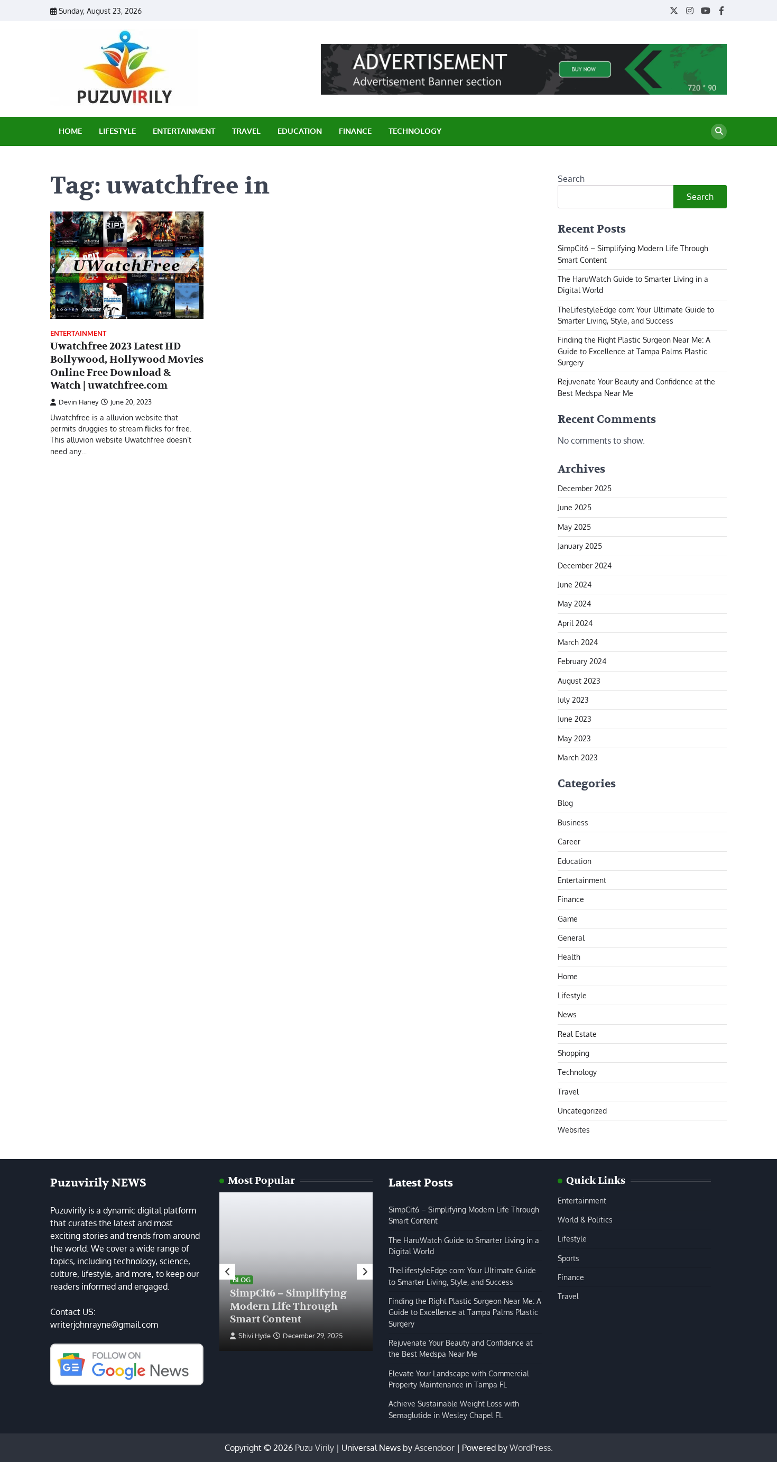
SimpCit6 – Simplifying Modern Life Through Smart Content (288, 1306)
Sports (568, 1258)
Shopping (573, 1053)
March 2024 (578, 642)
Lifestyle (117, 131)
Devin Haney (78, 402)
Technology (414, 131)
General (571, 937)
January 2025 (580, 545)
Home (70, 131)
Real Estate (577, 1033)
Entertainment (184, 131)
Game (568, 918)
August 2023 (579, 680)
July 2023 (573, 699)
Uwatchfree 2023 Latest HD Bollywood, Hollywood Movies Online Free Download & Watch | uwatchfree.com (127, 366)
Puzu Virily (314, 1447)
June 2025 (574, 507)
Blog (565, 802)
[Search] (719, 132)
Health (569, 956)
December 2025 (585, 488)
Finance (355, 131)
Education (300, 131)
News (567, 1014)
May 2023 (574, 738)
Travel (246, 131)
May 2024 (574, 603)
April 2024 (575, 623)
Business (573, 822)
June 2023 (574, 718)
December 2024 (585, 565)
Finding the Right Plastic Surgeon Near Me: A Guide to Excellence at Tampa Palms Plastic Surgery (634, 351)
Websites (574, 1129)
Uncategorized (582, 1110)
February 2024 (582, 661)
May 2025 (574, 526)
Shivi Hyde (254, 1335)
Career (569, 841)
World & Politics (585, 1219)
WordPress (530, 1447)
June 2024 (574, 584)
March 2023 (578, 757)
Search (571, 178)
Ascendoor (434, 1447)
